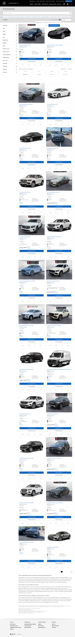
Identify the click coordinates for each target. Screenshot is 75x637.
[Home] (4, 3)
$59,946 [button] (50, 504)
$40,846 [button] (50, 282)
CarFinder (12, 629)
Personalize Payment (22, 239)
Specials (39, 624)
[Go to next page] (71, 571)
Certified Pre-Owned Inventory (15, 627)
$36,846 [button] (50, 238)
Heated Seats (55, 16)
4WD (19, 16)
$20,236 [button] (50, 46)
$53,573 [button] (23, 459)
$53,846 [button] (50, 459)
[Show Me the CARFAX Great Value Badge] (49, 380)
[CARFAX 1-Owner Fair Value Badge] (22, 469)
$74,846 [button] (50, 548)
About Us (59, 4)
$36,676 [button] (23, 238)
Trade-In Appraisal (27, 625)
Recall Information (27, 627)
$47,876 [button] (50, 327)
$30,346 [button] (50, 149)
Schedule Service (69, 1)
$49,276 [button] (23, 371)
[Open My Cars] (67, 4)
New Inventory (12, 624)
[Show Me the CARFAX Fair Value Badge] (49, 56)
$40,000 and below (46, 16)
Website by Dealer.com (12, 634)
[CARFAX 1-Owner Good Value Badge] (49, 115)
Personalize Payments (54, 25)
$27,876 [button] (50, 105)
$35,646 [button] (50, 193)
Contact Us (54, 627)
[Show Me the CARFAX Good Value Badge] (22, 56)
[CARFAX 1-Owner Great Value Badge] (57, 425)
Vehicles (31, 4)
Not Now (46, 25)
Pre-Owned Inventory (14, 625)
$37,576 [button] (23, 282)
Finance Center (41, 625)
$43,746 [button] (23, 327)
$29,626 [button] (23, 149)
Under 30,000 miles (67, 16)
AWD (60, 16)
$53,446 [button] (50, 415)
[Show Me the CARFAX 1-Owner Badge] (22, 292)
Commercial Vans (52, 4)
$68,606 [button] (23, 543)
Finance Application (41, 627)
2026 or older (14, 16)
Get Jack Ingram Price (31, 58)
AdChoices (18, 634)
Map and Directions (55, 625)
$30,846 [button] (23, 193)
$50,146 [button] (23, 415)
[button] (32, 49)
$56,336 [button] (23, 504)
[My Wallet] (64, 4)
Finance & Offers (37, 4)
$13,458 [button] (23, 46)
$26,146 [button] (23, 105)
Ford (4, 16)
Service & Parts (45, 4)
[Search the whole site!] (71, 4)
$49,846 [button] (50, 371)
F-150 (8, 16)
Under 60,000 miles (37, 16)
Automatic (30, 16)
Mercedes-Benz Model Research (30, 624)
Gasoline (24, 16)
